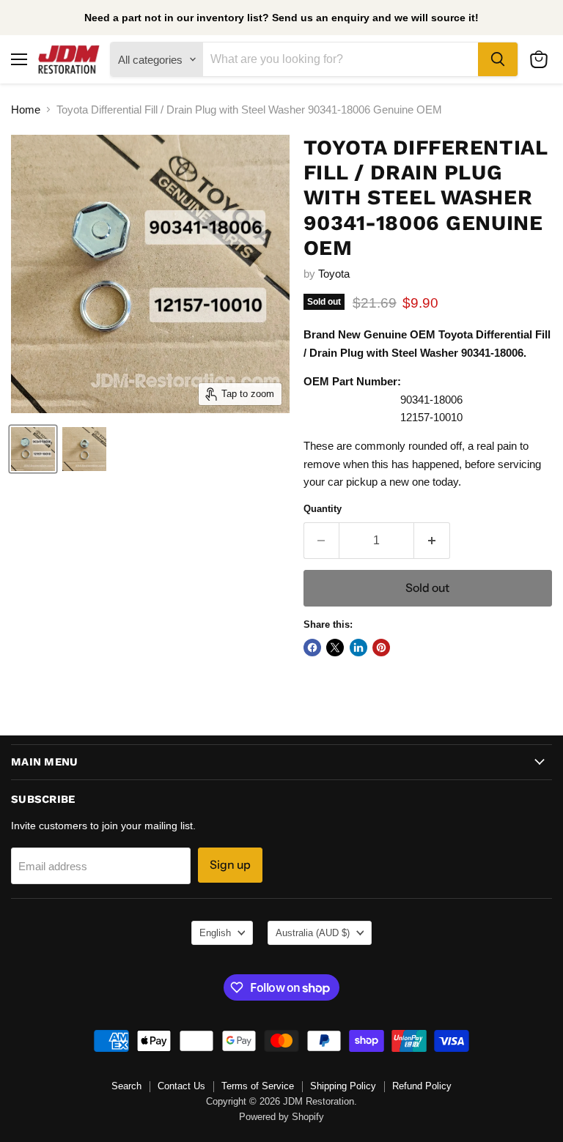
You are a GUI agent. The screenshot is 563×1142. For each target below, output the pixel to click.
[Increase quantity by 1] (432, 540)
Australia (313, 932)
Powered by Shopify (281, 1116)
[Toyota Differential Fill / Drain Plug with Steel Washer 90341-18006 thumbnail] (33, 449)
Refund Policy (422, 1085)
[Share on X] (335, 647)
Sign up (230, 865)
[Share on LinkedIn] (358, 647)
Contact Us (181, 1085)
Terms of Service (257, 1085)
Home (25, 109)
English (215, 932)
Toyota (334, 273)
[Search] (498, 59)
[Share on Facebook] (312, 647)
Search (126, 1085)
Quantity (322, 508)
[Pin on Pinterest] (381, 647)
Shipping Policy (343, 1085)
